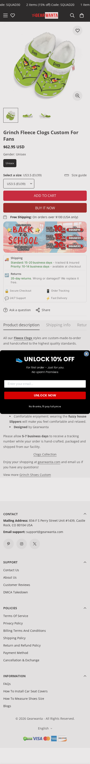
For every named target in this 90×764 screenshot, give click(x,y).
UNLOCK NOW (45, 395)
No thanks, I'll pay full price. (45, 406)
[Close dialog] (86, 354)
